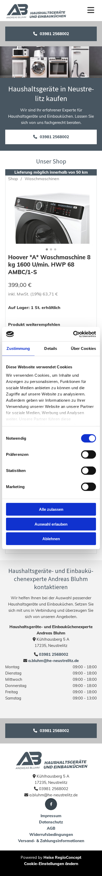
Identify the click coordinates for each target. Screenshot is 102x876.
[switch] (88, 454)
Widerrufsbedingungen (51, 834)
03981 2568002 (53, 654)
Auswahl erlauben (51, 524)
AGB (51, 828)
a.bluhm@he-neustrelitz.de (53, 660)
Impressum (51, 815)
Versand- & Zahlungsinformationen (51, 840)
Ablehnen (51, 539)
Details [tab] (50, 348)
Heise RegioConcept (62, 857)
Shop (13, 178)
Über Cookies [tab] (83, 348)
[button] (51, 34)
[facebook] (51, 804)
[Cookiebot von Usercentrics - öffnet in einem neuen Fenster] (73, 334)
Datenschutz (51, 822)
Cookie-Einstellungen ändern (51, 863)
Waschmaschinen (42, 178)
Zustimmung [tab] (18, 348)
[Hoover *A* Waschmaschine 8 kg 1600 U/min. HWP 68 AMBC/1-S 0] (51, 216)
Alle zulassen (51, 509)
